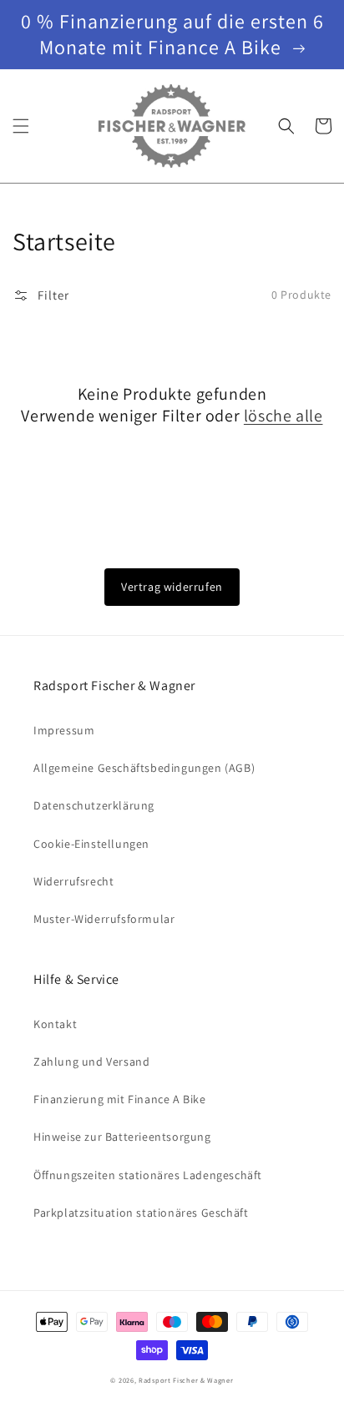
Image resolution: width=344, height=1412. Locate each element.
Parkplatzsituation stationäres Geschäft (140, 1212)
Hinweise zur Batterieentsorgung (122, 1136)
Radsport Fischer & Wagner (186, 1379)
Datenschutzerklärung (93, 805)
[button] (21, 126)
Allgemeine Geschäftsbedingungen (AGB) (144, 767)
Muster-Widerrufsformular (104, 918)
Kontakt (55, 1023)
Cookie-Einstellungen (91, 843)
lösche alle (283, 415)
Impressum (63, 730)
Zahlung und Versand (91, 1061)
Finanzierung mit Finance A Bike (119, 1099)
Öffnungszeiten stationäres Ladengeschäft (147, 1175)
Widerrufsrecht (73, 881)
